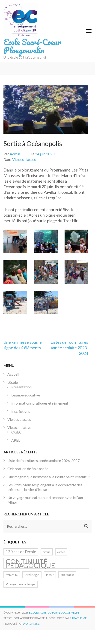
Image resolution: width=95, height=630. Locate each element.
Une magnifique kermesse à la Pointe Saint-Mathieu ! (48, 476)
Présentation (21, 387)
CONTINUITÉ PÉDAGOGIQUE (30, 563)
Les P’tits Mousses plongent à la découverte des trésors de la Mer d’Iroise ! (44, 487)
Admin (15, 154)
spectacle (67, 575)
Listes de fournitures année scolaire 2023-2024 (69, 348)
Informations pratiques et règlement (39, 403)
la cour (50, 574)
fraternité (12, 574)
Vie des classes (24, 159)
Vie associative (19, 427)
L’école (12, 382)
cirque (46, 551)
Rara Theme (78, 618)
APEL (15, 440)
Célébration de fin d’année (27, 468)
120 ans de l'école (21, 551)
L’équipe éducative (25, 395)
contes (61, 551)
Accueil (13, 374)
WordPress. (31, 623)
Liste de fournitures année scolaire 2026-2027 (43, 460)
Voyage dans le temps (20, 584)
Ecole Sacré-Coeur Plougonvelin (32, 45)
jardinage (32, 575)
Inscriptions (20, 411)
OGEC (16, 432)
